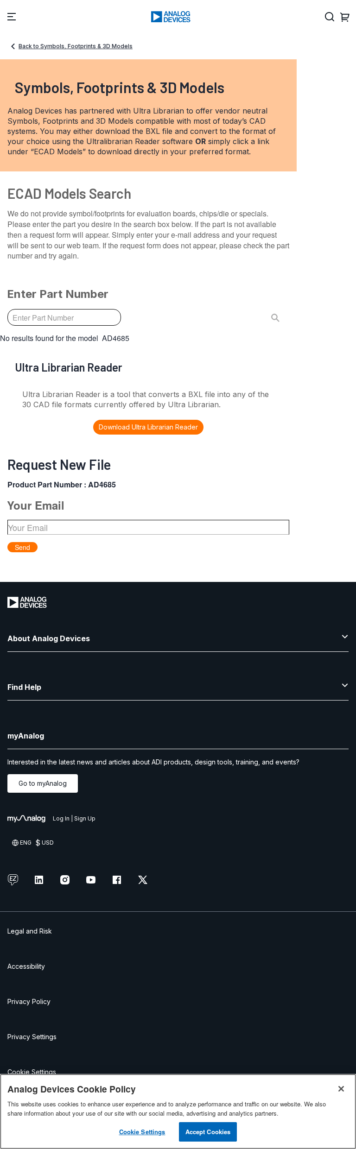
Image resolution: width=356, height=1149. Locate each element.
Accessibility (26, 966)
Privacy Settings (32, 1037)
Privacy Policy (29, 1001)
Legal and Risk (29, 931)
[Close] (341, 1089)
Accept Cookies (208, 1131)
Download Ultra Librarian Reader (148, 427)
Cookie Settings (31, 1072)
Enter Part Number (57, 294)
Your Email (35, 505)
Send (22, 547)
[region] (178, 1111)
